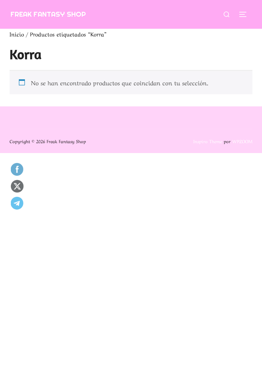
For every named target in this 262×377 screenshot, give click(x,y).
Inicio (17, 34)
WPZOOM (242, 141)
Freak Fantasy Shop (48, 14)
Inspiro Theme (207, 141)
